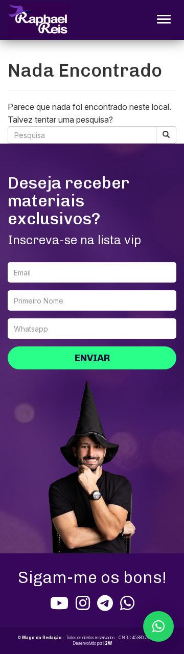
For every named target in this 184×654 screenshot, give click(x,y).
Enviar (92, 358)
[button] (158, 626)
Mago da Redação (42, 637)
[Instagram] (83, 603)
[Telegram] (105, 603)
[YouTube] (59, 603)
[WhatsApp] (127, 603)
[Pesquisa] (166, 135)
